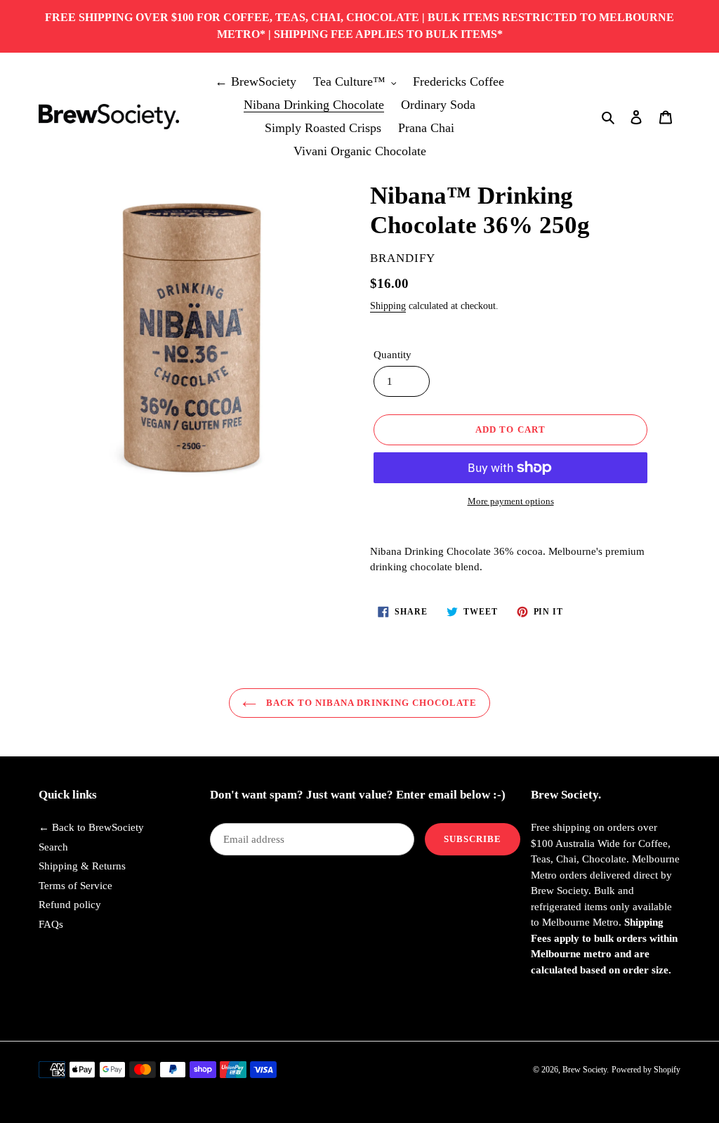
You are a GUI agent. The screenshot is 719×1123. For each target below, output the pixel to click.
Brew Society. (585, 1070)
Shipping (388, 306)
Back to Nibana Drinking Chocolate (370, 702)
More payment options (511, 501)
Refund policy (70, 904)
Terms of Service (75, 885)
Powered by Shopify (646, 1070)
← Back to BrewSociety (91, 827)
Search (53, 847)
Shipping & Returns (82, 866)
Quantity (392, 354)
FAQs (51, 924)
